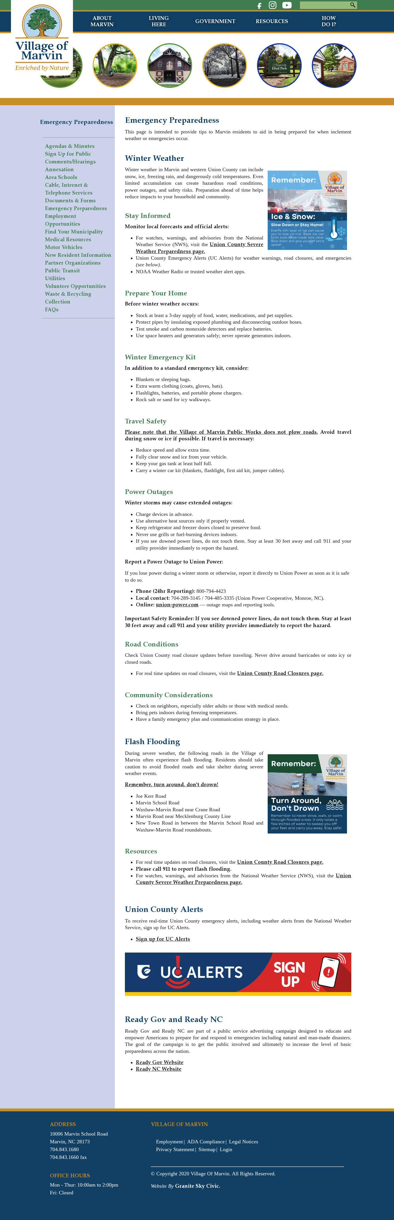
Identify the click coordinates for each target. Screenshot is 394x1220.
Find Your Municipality (74, 232)
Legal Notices (243, 1141)
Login (226, 1149)
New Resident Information (78, 255)
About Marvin (102, 21)
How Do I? (329, 21)
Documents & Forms (70, 200)
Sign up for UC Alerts (163, 939)
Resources (272, 21)
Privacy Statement (175, 1149)
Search (352, 5)
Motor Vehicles (63, 247)
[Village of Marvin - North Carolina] (42, 37)
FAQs (52, 309)
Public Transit (62, 270)
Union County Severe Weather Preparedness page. (199, 247)
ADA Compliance (206, 1141)
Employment (169, 1141)
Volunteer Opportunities (75, 286)
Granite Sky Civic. (197, 1186)
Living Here (159, 21)
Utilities (55, 278)
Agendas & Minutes (70, 146)
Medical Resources (68, 239)
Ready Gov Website (159, 1062)
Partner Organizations (73, 263)
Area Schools (61, 177)
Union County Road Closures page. (280, 673)
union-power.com (177, 604)
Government (215, 21)
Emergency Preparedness (76, 208)
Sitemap (206, 1149)
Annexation (59, 169)
